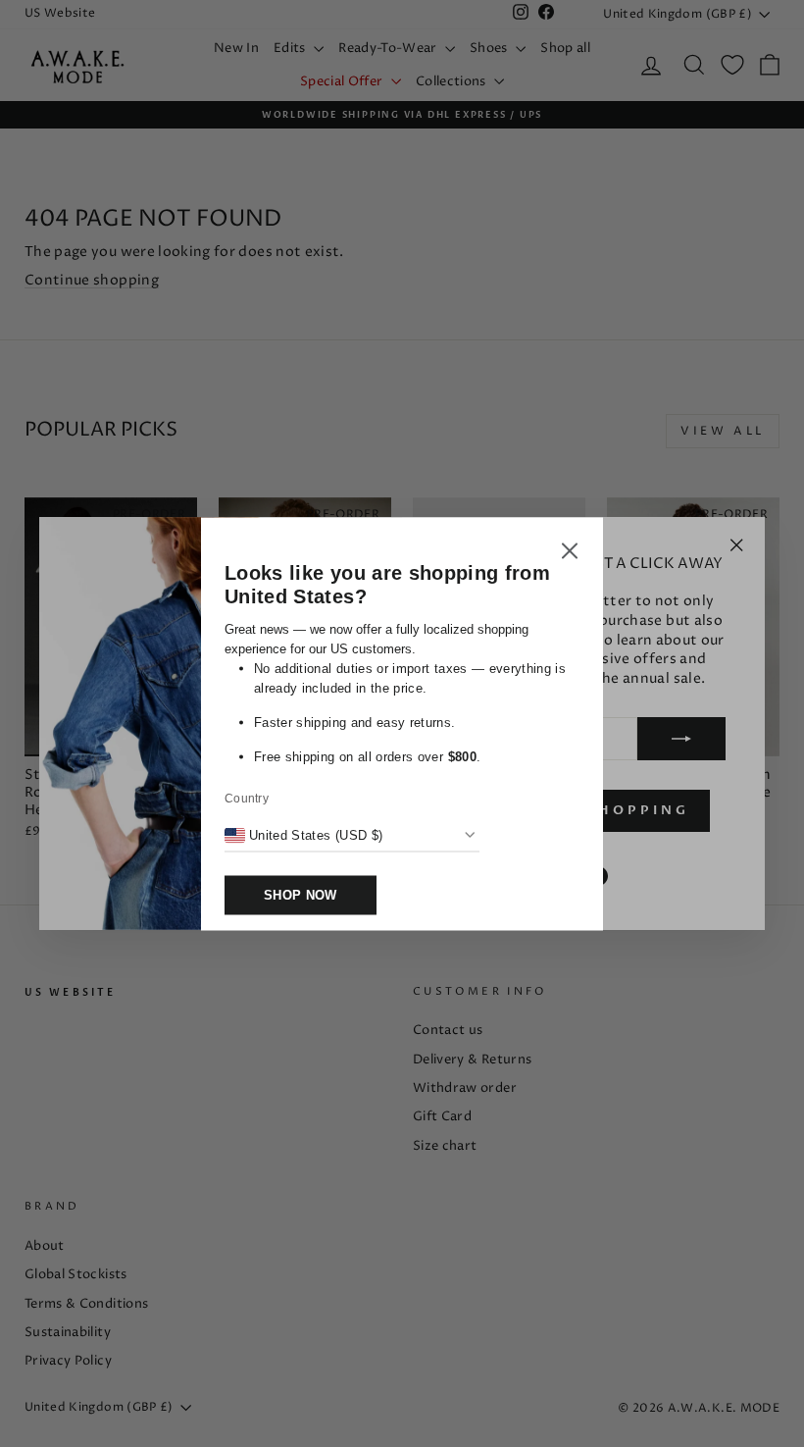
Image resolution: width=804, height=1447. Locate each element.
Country (247, 797)
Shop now (300, 894)
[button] (569, 553)
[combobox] (303, 835)
